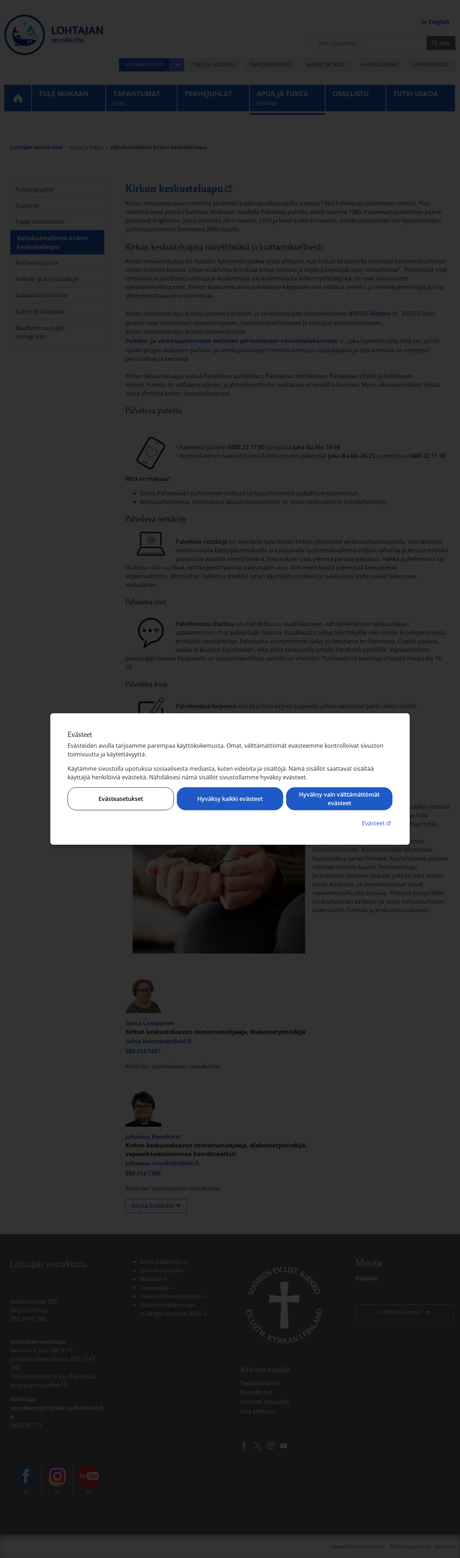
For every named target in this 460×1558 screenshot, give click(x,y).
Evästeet (377, 823)
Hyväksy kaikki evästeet (230, 799)
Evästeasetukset (120, 799)
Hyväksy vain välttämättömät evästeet (339, 798)
